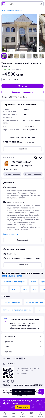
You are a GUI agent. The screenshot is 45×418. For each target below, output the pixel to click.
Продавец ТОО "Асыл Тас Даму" (14, 97)
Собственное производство (14, 282)
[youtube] (3, 381)
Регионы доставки (10, 234)
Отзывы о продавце (32, 174)
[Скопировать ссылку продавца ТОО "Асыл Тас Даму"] (35, 158)
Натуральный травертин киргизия (17, 310)
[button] (22, 86)
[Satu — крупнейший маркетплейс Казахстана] (4, 4)
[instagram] (12, 381)
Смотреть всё (22, 240)
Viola (4, 289)
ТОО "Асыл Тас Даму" (21, 162)
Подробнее (22, 149)
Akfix (34, 289)
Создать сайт (22, 407)
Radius (33, 282)
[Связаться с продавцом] (41, 391)
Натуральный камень (12, 275)
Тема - (12, 358)
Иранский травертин (11, 302)
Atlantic (15, 289)
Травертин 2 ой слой (34, 302)
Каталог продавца (12, 174)
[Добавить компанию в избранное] (41, 158)
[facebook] (8, 381)
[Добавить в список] (40, 48)
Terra (25, 289)
